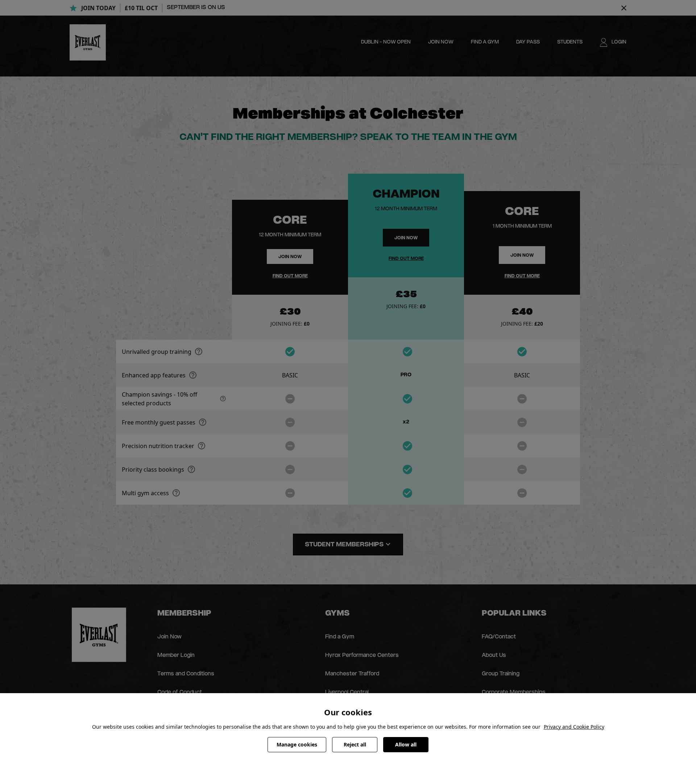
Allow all (406, 744)
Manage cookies (297, 744)
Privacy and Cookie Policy (574, 726)
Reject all (355, 744)
